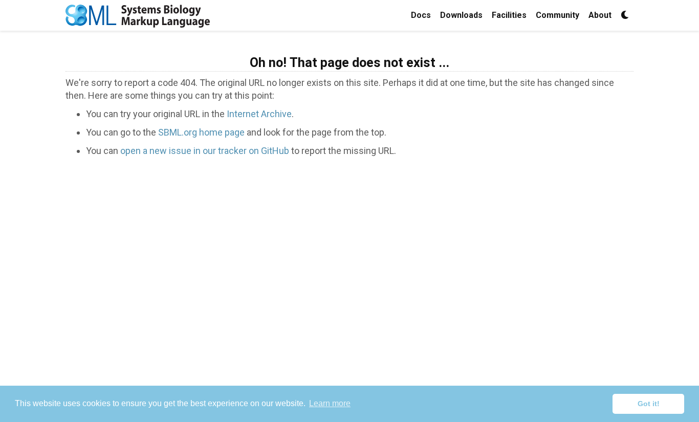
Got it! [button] (649, 403)
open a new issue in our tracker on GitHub (204, 150)
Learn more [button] (330, 403)
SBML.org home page (201, 132)
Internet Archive (259, 113)
